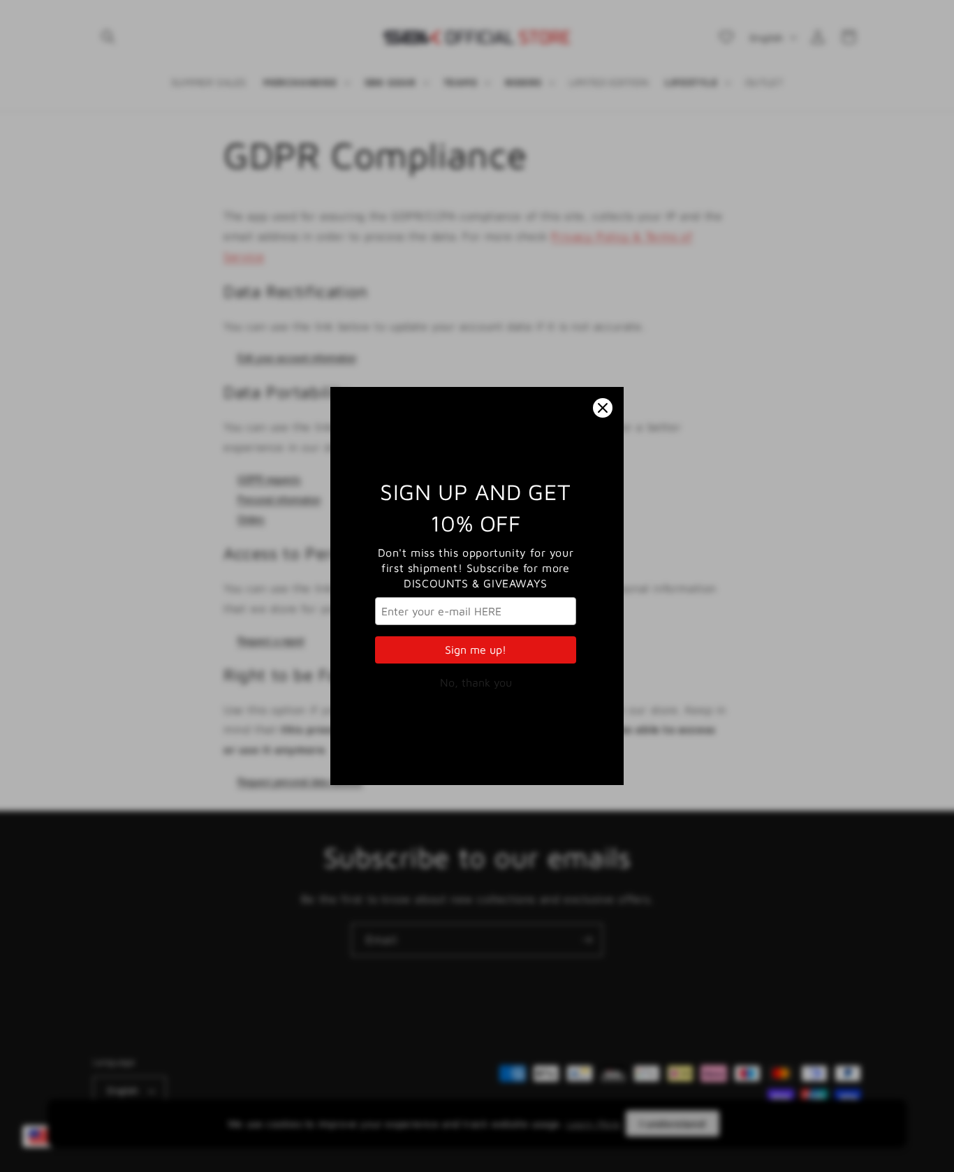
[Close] (602, 408)
